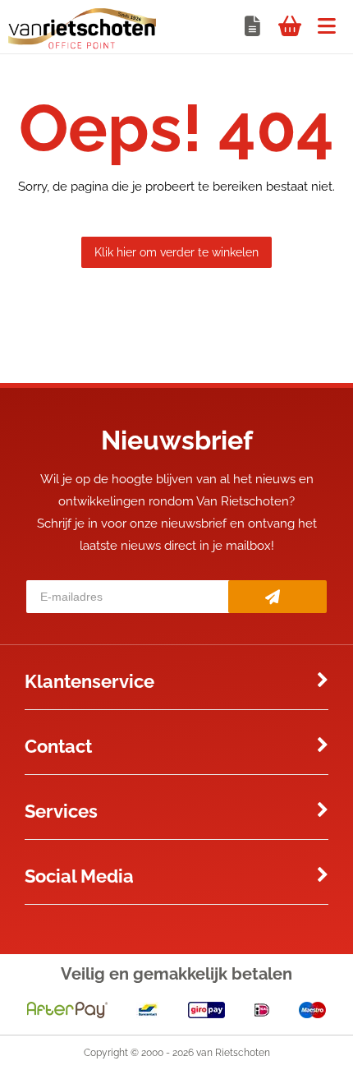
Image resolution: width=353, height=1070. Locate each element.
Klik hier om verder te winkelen (176, 252)
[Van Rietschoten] (82, 45)
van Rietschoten (233, 1052)
